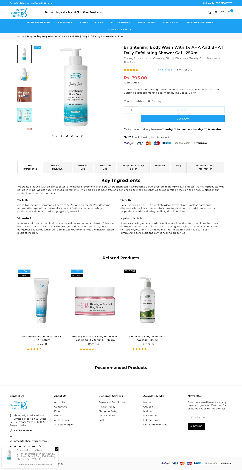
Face (98, 22)
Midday (147, 411)
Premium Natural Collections (49, 22)
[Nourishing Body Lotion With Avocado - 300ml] (147, 300)
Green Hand (170, 22)
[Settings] (216, 12)
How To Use (83, 167)
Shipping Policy (108, 411)
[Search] (210, 12)
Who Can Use (105, 167)
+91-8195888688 (23, 430)
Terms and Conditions (112, 402)
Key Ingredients (30, 167)
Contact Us (60, 406)
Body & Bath (119, 22)
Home (20, 36)
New (37, 47)
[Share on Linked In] (77, 136)
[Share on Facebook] (62, 136)
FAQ (178, 165)
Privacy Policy (107, 406)
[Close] (56, 449)
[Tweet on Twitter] (67, 136)
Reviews (160, 165)
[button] (229, 12)
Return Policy (107, 415)
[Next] (113, 87)
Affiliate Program (64, 424)
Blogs (57, 411)
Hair (83, 22)
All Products (61, 420)
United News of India (155, 424)
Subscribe (196, 426)
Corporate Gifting (120, 29)
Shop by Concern (198, 22)
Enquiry (156, 101)
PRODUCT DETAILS (57, 167)
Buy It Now (183, 118)
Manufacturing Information (205, 167)
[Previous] (38, 87)
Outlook (148, 406)
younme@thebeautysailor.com (28, 440)
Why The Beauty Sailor (133, 167)
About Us (59, 402)
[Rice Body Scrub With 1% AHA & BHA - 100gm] (42, 300)
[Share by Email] (82, 136)
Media (58, 415)
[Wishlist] (222, 12)
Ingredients (146, 22)
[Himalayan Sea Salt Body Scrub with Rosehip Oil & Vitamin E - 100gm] (94, 300)
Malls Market (151, 415)
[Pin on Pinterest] (72, 136)
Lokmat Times (151, 420)
